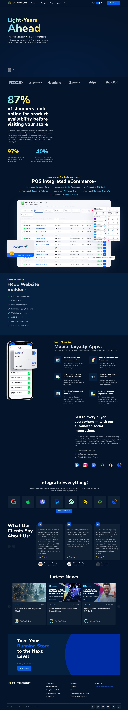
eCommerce (50, 683)
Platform (34, 3)
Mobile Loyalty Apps (53, 693)
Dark (102, 3)
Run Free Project (19, 3)
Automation (18, 605)
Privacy (86, 693)
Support (58, 3)
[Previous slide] (9, 606)
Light (93, 3)
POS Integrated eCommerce (63, 181)
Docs (65, 3)
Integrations (50, 696)
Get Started (113, 3)
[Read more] (29, 592)
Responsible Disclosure (78, 696)
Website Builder (51, 687)
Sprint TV (52, 605)
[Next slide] (118, 606)
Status (73, 690)
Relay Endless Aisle (52, 690)
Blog (51, 3)
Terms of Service (76, 693)
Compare (44, 3)
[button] (9, 70)
